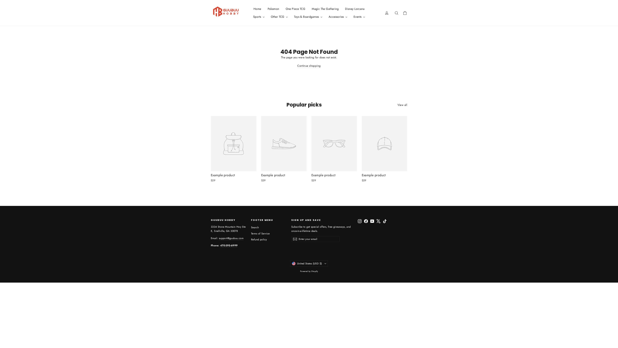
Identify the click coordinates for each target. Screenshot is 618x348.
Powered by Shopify (309, 271)
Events (358, 17)
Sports (257, 17)
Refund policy (259, 239)
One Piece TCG (295, 9)
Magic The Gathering (325, 9)
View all (402, 105)
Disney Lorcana (355, 9)
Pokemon (273, 9)
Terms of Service (260, 233)
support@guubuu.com (231, 238)
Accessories (337, 17)
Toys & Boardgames (307, 17)
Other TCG (278, 17)
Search (255, 227)
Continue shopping (309, 66)
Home (257, 9)
